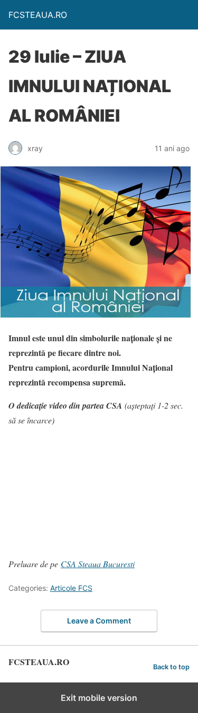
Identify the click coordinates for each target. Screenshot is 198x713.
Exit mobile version (99, 697)
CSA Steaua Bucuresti (98, 563)
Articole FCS (71, 587)
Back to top (171, 667)
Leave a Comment (99, 620)
